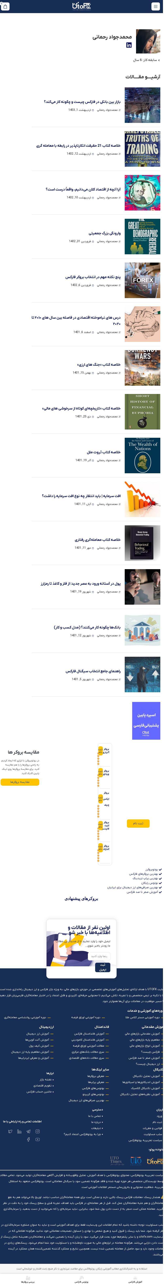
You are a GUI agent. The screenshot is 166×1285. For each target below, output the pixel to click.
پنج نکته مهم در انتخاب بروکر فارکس (93, 277)
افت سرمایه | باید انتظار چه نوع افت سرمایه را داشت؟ (81, 496)
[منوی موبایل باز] (155, 6)
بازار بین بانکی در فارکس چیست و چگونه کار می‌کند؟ (82, 102)
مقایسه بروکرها (20, 782)
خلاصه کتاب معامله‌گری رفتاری (98, 540)
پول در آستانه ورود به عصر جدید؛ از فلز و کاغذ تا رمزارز (81, 583)
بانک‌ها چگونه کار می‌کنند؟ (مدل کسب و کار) (87, 627)
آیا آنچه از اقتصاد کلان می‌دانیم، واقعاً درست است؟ (83, 189)
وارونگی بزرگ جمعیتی (105, 233)
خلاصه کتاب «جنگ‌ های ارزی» (99, 364)
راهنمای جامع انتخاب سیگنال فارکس (93, 671)
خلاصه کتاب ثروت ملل (104, 452)
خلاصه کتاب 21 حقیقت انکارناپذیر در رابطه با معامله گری (78, 145)
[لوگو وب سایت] (81, 6)
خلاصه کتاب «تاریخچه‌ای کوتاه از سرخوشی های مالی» (81, 408)
